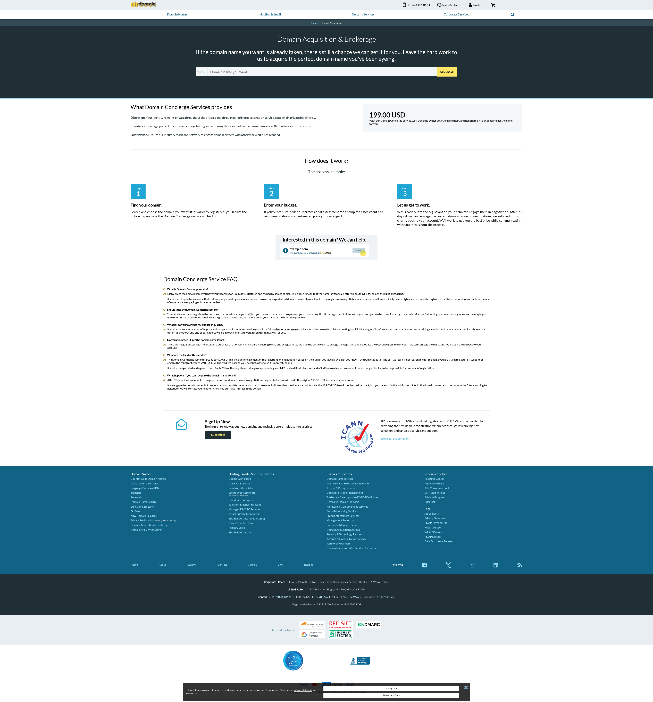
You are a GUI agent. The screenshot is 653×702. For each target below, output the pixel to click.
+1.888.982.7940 (385, 596)
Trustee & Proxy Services (340, 488)
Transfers (136, 492)
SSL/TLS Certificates (240, 532)
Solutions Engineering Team (245, 504)
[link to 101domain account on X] (448, 566)
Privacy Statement (435, 518)
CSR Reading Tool (434, 492)
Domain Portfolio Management (344, 492)
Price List (429, 501)
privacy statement (303, 690)
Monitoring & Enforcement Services (347, 506)
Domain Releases (144, 515)
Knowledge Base (434, 483)
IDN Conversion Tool (436, 488)
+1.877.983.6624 (320, 596)
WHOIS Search (433, 532)
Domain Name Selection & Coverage (347, 483)
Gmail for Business (239, 483)
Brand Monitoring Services (342, 511)
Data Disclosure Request (438, 541)
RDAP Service (432, 536)
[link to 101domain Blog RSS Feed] (519, 566)
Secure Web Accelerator (243, 492)
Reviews (192, 564)
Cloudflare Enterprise (241, 499)
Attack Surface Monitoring (244, 513)
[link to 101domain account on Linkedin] (496, 566)
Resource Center (434, 478)
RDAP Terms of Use (435, 522)
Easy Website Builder (241, 488)
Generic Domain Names (144, 483)
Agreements (431, 513)
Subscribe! (218, 434)
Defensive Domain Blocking (342, 501)
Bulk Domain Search (142, 506)
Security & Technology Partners (344, 534)
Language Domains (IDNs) (146, 488)
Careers (252, 564)
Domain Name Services (339, 478)
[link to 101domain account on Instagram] (472, 566)
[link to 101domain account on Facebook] (424, 566)
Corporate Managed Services (343, 524)
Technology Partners (338, 543)
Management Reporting (340, 520)
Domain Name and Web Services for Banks (351, 548)
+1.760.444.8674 (281, 596)
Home (134, 564)
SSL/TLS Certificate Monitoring (247, 518)
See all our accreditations (395, 438)
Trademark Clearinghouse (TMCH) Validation (352, 497)
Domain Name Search (143, 501)
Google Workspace (240, 478)
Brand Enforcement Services (342, 515)
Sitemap (308, 564)
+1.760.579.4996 (349, 596)
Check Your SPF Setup (241, 523)
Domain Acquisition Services (343, 529)
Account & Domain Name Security (346, 538)
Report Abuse (432, 527)
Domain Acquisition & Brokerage (150, 524)
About (162, 564)
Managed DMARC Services (244, 509)
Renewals (136, 497)
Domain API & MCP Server (146, 529)
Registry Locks (237, 527)
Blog (280, 564)
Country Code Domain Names (148, 478)
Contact (222, 564)
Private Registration (142, 520)
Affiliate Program (434, 497)
